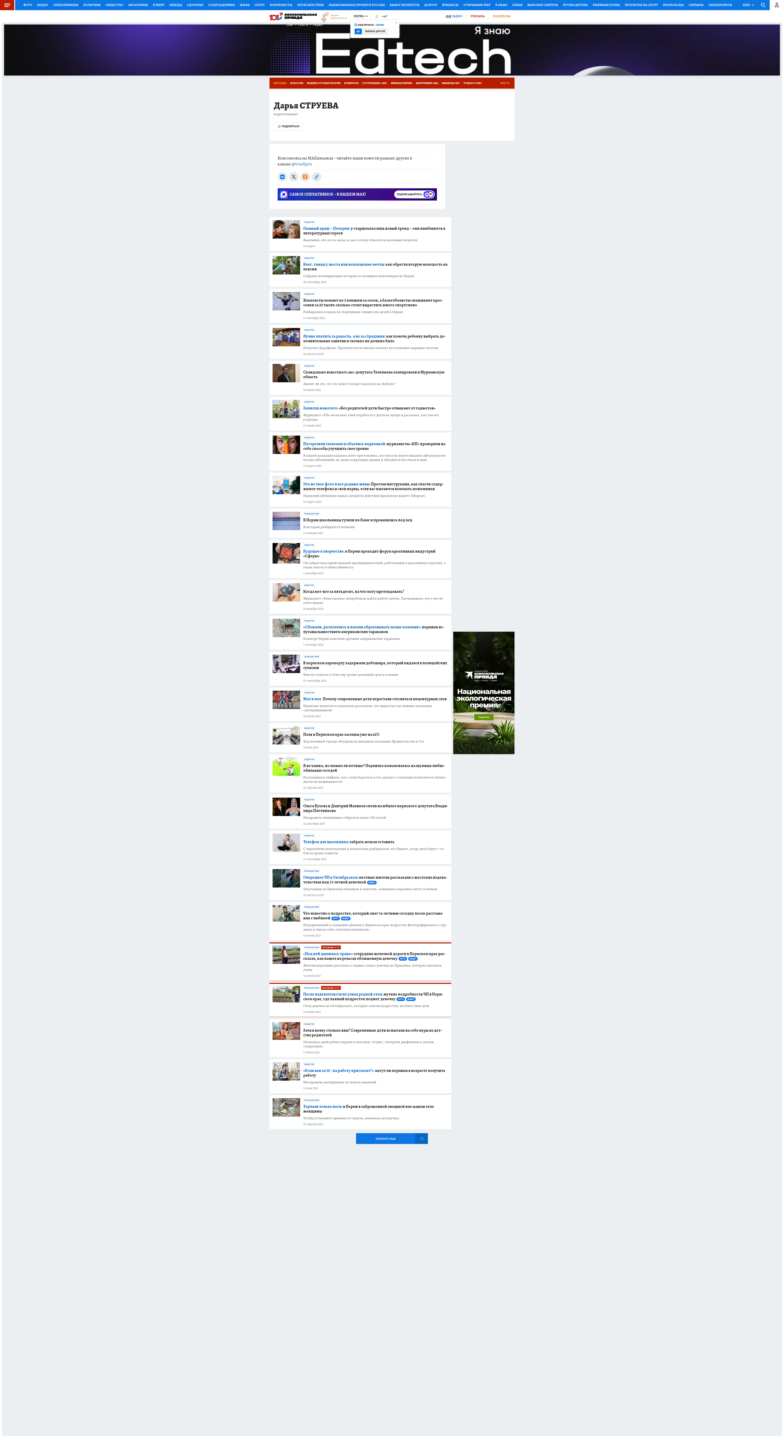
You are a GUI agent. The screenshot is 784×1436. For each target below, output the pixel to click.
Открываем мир (476, 5)
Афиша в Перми (401, 83)
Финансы (450, 5)
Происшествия (310, 5)
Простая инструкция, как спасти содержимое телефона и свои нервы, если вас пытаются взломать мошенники (373, 486)
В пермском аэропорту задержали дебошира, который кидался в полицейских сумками (375, 665)
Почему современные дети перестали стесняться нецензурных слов (375, 699)
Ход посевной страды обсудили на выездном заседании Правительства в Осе (363, 741)
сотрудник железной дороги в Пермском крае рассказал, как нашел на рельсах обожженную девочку (374, 956)
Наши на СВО (451, 83)
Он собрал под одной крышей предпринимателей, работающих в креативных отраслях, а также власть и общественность (374, 565)
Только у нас (472, 83)
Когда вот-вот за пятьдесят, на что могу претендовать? (353, 591)
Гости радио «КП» (374, 83)
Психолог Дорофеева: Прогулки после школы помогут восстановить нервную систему (371, 348)
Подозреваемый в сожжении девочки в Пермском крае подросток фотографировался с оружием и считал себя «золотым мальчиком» (375, 927)
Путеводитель (575, 5)
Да (358, 31)
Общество (114, 5)
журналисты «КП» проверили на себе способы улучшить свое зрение (374, 446)
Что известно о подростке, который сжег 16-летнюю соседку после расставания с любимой (373, 915)
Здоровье (195, 5)
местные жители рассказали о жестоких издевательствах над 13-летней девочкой (375, 879)
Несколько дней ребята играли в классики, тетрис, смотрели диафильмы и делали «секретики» (368, 1044)
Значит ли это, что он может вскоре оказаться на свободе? (349, 384)
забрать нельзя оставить (348, 842)
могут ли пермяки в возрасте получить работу (374, 1073)
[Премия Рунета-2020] (332, 16)
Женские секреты (542, 5)
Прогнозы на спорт (641, 5)
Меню (7, 5)
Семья (517, 5)
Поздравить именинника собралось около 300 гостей (344, 817)
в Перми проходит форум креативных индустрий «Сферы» (369, 553)
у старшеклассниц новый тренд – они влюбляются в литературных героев (374, 230)
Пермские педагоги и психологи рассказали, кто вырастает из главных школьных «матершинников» (367, 708)
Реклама (478, 16)
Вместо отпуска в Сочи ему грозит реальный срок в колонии (350, 674)
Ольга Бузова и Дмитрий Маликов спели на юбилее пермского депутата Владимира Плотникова (375, 808)
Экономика (138, 5)
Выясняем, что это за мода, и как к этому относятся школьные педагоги (360, 240)
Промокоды (673, 5)
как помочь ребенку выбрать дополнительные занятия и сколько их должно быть (374, 338)
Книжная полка (606, 5)
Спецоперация (65, 5)
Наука (244, 5)
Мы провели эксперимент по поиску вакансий (339, 1082)
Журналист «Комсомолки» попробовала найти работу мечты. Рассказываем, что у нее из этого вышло (373, 600)
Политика (92, 5)
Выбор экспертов (404, 5)
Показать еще (386, 1138)
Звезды (175, 5)
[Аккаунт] (777, 5)
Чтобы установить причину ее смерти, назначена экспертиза (351, 1118)
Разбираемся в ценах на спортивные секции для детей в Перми (353, 312)
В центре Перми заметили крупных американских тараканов (351, 639)
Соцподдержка (221, 5)
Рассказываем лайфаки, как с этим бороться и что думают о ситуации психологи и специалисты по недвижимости (375, 779)
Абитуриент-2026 (427, 83)
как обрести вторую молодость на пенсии (375, 266)
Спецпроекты (720, 5)
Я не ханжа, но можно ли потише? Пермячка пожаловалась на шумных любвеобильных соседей (374, 768)
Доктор (430, 5)
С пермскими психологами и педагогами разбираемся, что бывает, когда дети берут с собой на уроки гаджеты (374, 851)
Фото (27, 5)
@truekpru (302, 164)
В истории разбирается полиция (329, 527)
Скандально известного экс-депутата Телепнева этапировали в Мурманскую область (373, 374)
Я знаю (501, 5)
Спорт (259, 5)
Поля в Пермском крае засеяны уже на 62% (341, 734)
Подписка (501, 16)
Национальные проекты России (357, 5)
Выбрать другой (375, 31)
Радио (457, 16)
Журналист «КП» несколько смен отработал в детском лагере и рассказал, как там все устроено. (371, 417)
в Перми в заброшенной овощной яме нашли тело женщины (368, 1109)
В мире (158, 5)
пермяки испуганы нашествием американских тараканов (373, 629)
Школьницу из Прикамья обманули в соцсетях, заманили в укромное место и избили (370, 889)
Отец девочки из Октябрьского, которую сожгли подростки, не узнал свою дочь (366, 1006)
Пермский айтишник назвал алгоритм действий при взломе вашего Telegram (364, 496)
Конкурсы (351, 83)
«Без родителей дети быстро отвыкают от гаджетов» (369, 408)
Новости (296, 83)
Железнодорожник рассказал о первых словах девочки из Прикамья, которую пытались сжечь (372, 967)
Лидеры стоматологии (324, 83)
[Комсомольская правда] (293, 16)
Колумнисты (281, 5)
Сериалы (696, 5)
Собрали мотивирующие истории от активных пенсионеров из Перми (358, 276)
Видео (42, 5)
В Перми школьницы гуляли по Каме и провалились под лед (357, 520)
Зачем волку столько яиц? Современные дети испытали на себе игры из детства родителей (372, 1032)
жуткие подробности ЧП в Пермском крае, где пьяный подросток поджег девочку (373, 996)
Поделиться (290, 126)
